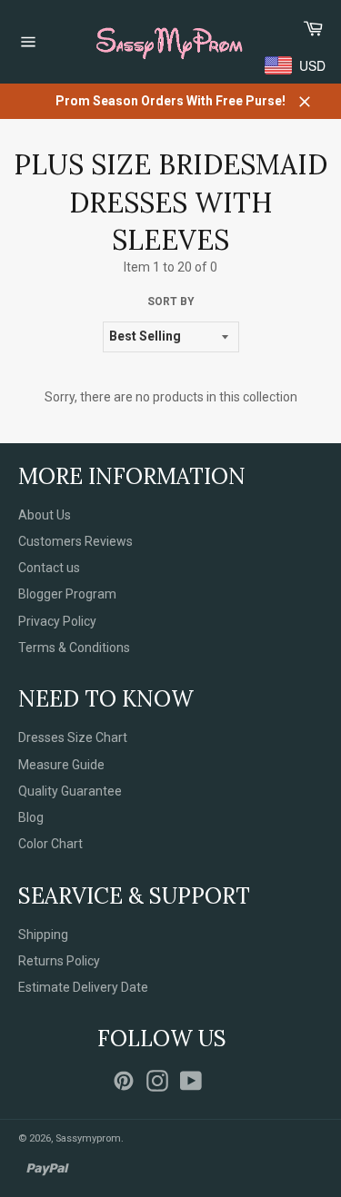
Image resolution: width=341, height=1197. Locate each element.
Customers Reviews (75, 541)
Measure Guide (61, 764)
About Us (44, 515)
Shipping (43, 934)
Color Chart (50, 843)
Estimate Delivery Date (83, 987)
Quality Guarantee (70, 791)
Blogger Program (67, 594)
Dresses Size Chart (72, 737)
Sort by (171, 301)
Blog (31, 817)
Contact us (49, 567)
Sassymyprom (88, 1138)
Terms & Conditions (74, 647)
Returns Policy (59, 961)
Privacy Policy (57, 621)
